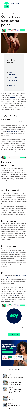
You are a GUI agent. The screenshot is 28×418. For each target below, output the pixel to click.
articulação (12, 97)
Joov (15, 295)
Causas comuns (13, 83)
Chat (17, 3)
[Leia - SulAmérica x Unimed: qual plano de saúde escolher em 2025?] (5, 389)
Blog (6, 7)
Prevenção (12, 85)
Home (12, 3)
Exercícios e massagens (12, 73)
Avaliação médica (14, 77)
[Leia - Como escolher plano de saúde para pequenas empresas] (5, 405)
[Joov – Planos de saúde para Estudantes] (14, 353)
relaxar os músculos (13, 132)
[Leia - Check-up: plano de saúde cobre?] (5, 398)
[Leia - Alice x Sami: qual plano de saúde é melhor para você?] (5, 376)
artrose (13, 253)
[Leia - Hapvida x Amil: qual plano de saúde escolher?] (5, 383)
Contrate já (14, 334)
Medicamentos (13, 80)
